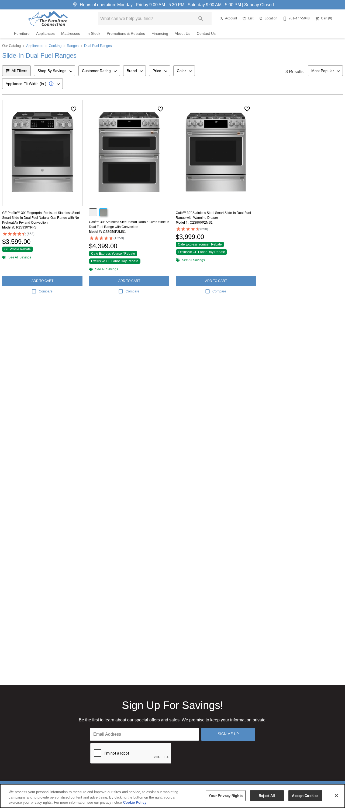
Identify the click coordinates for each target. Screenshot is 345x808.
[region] (172, 796)
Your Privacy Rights (225, 795)
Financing (159, 34)
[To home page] (47, 19)
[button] (221, 18)
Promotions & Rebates (126, 34)
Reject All (267, 795)
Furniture (22, 34)
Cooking (55, 46)
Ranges (73, 46)
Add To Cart (42, 281)
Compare (46, 291)
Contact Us (206, 34)
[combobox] (54, 70)
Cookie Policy (134, 802)
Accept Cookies (305, 795)
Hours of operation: (176, 4)
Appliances (45, 34)
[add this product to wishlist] (73, 109)
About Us (182, 34)
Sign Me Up (228, 734)
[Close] (336, 796)
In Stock (93, 34)
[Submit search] (200, 18)
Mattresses (70, 34)
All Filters (19, 71)
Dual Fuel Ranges (98, 46)
